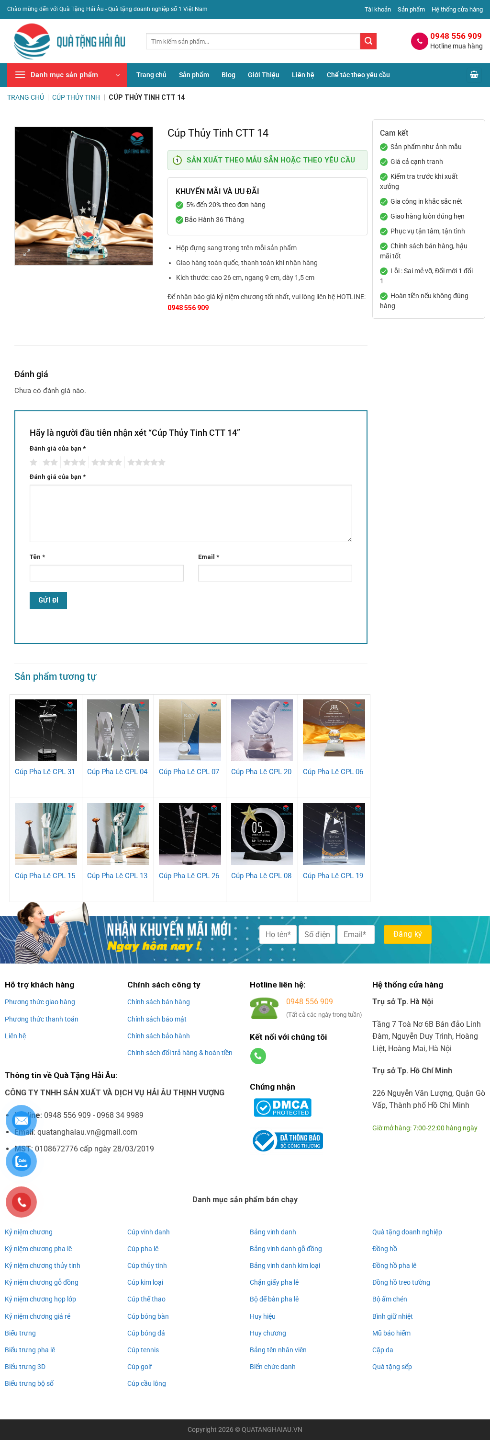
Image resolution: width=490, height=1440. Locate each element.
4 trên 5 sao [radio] (105, 462)
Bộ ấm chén (389, 1299)
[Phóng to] (27, 253)
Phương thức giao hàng (40, 1002)
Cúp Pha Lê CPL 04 (117, 771)
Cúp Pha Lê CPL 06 (333, 771)
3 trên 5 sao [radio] (73, 462)
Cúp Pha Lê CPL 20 (261, 771)
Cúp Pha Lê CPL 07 (189, 771)
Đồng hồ (384, 1249)
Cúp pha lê (142, 1249)
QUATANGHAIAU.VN (272, 1430)
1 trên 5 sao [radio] (32, 462)
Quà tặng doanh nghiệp (407, 1232)
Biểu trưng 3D (25, 1366)
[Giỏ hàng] (474, 75)
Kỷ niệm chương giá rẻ (37, 1316)
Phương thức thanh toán (41, 1019)
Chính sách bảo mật (157, 1019)
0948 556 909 (188, 308)
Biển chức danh (273, 1366)
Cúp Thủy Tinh (76, 97)
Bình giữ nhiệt (392, 1316)
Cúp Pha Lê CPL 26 (189, 875)
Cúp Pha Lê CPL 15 (45, 875)
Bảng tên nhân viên (278, 1350)
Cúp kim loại (145, 1282)
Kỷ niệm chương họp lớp (40, 1299)
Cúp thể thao (146, 1299)
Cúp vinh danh (148, 1232)
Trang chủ (151, 75)
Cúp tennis (143, 1350)
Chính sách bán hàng (158, 1002)
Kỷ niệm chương (29, 1232)
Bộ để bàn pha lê (274, 1299)
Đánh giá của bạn (58, 448)
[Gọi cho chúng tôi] (258, 1056)
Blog (228, 75)
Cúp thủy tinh (147, 1265)
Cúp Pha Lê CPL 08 (261, 875)
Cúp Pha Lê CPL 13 (117, 875)
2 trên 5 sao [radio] (49, 462)
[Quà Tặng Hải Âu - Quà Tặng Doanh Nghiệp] (69, 41)
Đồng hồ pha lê (394, 1265)
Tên (37, 556)
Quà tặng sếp (392, 1366)
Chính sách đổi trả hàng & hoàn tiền (180, 1053)
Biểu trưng (20, 1333)
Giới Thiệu (263, 75)
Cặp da (382, 1350)
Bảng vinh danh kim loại (285, 1265)
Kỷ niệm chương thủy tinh (42, 1265)
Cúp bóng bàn (148, 1316)
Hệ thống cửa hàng (457, 9)
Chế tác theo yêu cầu (358, 75)
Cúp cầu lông (146, 1383)
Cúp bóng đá (146, 1333)
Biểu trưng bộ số (29, 1383)
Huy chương (268, 1333)
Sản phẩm (411, 9)
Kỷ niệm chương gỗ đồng (41, 1282)
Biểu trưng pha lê (30, 1350)
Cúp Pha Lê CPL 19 (333, 875)
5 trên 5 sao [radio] (145, 462)
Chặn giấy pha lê (274, 1282)
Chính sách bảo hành (158, 1036)
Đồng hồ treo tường (401, 1282)
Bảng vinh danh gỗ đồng (286, 1249)
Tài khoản (378, 9)
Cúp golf (139, 1366)
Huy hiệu (263, 1316)
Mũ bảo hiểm (391, 1333)
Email (208, 556)
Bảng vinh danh (273, 1232)
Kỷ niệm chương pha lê (38, 1249)
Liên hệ (303, 75)
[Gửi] (368, 41)
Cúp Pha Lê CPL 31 (45, 771)
